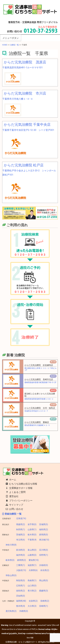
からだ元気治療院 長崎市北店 (38, 379)
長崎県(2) (44, 601)
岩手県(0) (32, 524)
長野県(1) (43, 555)
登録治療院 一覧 (13, 513)
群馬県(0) (43, 534)
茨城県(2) (20, 534)
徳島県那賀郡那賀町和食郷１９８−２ (38, 399)
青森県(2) (20, 524)
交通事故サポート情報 (20, 488)
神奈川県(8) (11, 545)
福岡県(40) (21, 601)
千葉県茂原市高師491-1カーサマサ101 (22, 67)
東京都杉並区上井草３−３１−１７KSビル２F (40, 369)
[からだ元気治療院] (15, 145)
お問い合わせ (16, 509)
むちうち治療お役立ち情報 (23, 483)
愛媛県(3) (43, 591)
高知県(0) (20, 596)
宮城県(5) (43, 524)
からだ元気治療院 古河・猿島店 (39, 408)
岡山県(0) (43, 580)
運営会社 (13, 496)
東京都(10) (44, 540)
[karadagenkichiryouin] (13, 78)
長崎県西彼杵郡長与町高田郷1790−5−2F (40, 382)
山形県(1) (32, 529)
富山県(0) (32, 550)
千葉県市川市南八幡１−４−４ (17, 98)
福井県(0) (20, 555)
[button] (11, 366)
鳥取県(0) (20, 580)
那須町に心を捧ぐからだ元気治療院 (39, 395)
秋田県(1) (20, 529)
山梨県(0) (32, 555)
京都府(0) (43, 565)
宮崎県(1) (43, 606)
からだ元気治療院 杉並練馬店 (38, 365)
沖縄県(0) (23, 611)
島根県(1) (32, 580)
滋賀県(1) (32, 565)
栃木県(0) (32, 534)
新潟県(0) (20, 550)
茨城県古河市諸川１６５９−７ (36, 411)
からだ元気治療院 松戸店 (24, 165)
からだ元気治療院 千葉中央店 (27, 125)
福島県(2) (43, 529)
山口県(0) (32, 585)
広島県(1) (20, 585)
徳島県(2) (20, 591)
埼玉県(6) (20, 540)
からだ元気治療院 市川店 (25, 93)
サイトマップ (16, 504)
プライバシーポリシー (20, 500)
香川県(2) (32, 591)
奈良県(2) (44, 570)
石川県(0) (43, 550)
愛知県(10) (34, 560)
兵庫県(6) (33, 570)
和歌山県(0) (11, 575)
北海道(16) (21, 518)
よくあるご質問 (17, 492)
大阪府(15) (21, 570)
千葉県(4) (32, 540)
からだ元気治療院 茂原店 (25, 62)
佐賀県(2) (33, 601)
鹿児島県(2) (11, 611)
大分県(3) (32, 606)
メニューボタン (10, 38)
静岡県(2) (21, 560)
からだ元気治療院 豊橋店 (36, 422)
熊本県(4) (20, 606)
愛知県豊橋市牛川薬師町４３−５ (37, 425)
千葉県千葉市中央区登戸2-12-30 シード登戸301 (28, 130)
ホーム (12, 479)
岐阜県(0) (10, 560)
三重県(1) (20, 565)
